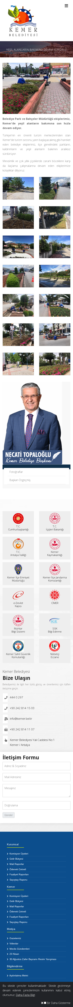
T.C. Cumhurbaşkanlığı (18, 528)
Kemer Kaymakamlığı (54, 553)
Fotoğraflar (16, 472)
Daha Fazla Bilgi (25, 995)
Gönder (8, 815)
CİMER (54, 602)
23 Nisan (14, 954)
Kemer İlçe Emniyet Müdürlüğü (18, 579)
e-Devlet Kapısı (18, 604)
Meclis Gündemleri (19, 948)
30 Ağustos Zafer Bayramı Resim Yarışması (32, 959)
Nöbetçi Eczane (54, 655)
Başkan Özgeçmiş (19, 480)
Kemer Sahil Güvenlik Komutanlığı (18, 655)
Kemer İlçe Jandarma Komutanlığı (55, 579)
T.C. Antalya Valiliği (18, 553)
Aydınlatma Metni (18, 975)
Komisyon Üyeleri (18, 853)
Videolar (13, 943)
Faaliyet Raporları (19, 874)
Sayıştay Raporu (18, 879)
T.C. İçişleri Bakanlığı (55, 528)
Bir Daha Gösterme (58, 1003)
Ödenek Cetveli (17, 869)
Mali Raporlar (16, 864)
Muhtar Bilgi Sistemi (18, 630)
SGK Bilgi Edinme (55, 630)
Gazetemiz (15, 938)
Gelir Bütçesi (16, 858)
